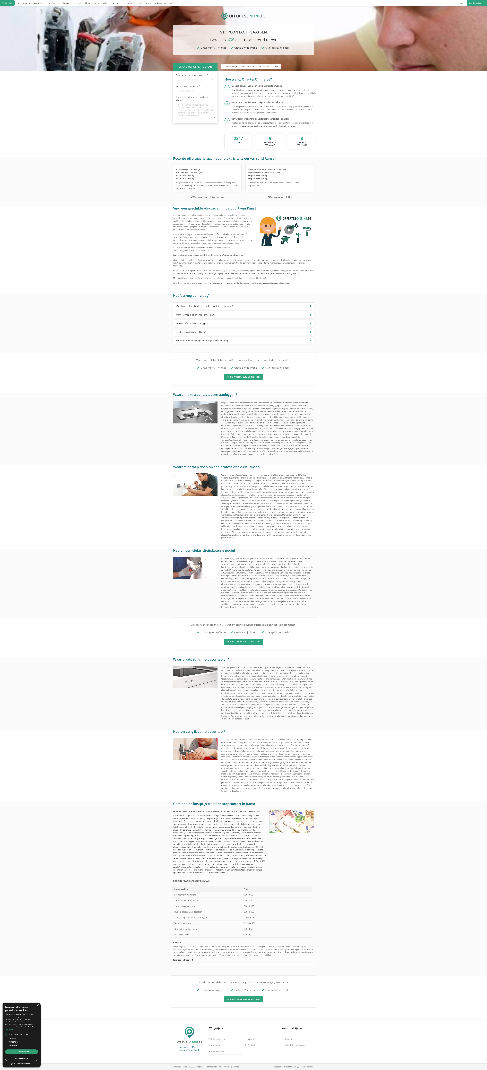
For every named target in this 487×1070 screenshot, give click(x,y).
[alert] (22, 1035)
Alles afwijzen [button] (21, 1058)
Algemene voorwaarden (207, 1067)
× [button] (38, 1005)
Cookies (236, 1067)
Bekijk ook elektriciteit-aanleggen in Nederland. (294, 1067)
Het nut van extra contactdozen (31, 3)
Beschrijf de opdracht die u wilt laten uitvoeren (192, 98)
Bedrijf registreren (477, 3)
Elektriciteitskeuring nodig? (96, 3)
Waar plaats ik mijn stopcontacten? (127, 3)
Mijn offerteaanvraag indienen (243, 377)
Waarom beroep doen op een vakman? (64, 3)
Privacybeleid (225, 1067)
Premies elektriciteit (183, 960)
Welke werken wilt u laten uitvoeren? (192, 75)
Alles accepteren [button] (21, 1052)
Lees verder (9, 1029)
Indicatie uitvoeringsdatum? (188, 86)
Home (462, 3)
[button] (243, 306)
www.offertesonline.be (201, 247)
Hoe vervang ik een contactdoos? (160, 3)
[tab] (243, 306)
